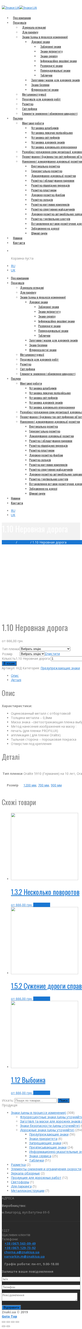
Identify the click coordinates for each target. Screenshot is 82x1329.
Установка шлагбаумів (45, 127)
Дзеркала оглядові (34, 27)
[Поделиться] (8, 1322)
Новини (17, 237)
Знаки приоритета (43, 1138)
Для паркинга (21, 1186)
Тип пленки (10, 649)
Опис (15, 675)
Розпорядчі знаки (51, 65)
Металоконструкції (34, 94)
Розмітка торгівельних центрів (50, 218)
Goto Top (9, 1316)
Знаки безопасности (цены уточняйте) (50, 1125)
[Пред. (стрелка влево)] (3, 1326)
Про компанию (22, 17)
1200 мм (29, 785)
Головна (8, 542)
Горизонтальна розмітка (46, 170)
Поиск (63, 1100)
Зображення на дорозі (45, 228)
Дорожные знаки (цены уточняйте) (47, 1130)
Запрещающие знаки (45, 1143)
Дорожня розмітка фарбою (48, 194)
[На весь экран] (13, 1322)
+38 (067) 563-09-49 (20, 1243)
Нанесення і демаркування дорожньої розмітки (50, 421)
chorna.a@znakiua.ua (21, 1252)
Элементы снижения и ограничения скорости (46, 1169)
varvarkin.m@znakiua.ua (24, 1256)
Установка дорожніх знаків (48, 142)
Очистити (52, 654)
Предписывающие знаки (48, 1147)
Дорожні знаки (40, 41)
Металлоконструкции (27, 1190)
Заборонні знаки (50, 46)
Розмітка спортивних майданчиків (53, 209)
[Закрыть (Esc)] (3, 1322)
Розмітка (27, 103)
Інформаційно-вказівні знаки (58, 60)
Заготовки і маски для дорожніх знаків (55, 79)
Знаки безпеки (40, 84)
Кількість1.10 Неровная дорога (26, 658)
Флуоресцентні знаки (45, 89)
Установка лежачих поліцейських (52, 132)
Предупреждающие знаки (60, 668)
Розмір (7, 654)
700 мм (43, 785)
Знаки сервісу (48, 56)
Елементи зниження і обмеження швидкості (49, 113)
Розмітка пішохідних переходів (50, 185)
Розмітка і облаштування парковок (52, 180)
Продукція (19, 22)
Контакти (19, 242)
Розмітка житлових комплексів (50, 204)
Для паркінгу (30, 32)
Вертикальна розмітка (45, 166)
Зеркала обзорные (25, 1173)
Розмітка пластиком (43, 190)
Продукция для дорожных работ (36, 1177)
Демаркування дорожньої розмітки (53, 175)
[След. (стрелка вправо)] (8, 1326)
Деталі (16, 680)
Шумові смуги (39, 233)
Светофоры (20, 1182)
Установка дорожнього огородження (54, 146)
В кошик (9, 663)
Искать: (8, 1100)
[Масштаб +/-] (17, 1322)
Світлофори (29, 108)
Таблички (46, 75)
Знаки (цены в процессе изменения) (45, 36)
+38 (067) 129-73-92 (20, 1248)
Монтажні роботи (33, 123)
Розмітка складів (42, 199)
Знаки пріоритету (51, 51)
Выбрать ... (41, 905)
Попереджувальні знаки (55, 70)
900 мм (56, 785)
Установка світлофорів (45, 137)
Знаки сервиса (40, 1156)
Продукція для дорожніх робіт (41, 99)
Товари (23, 542)
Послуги (18, 118)
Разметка (18, 1164)
